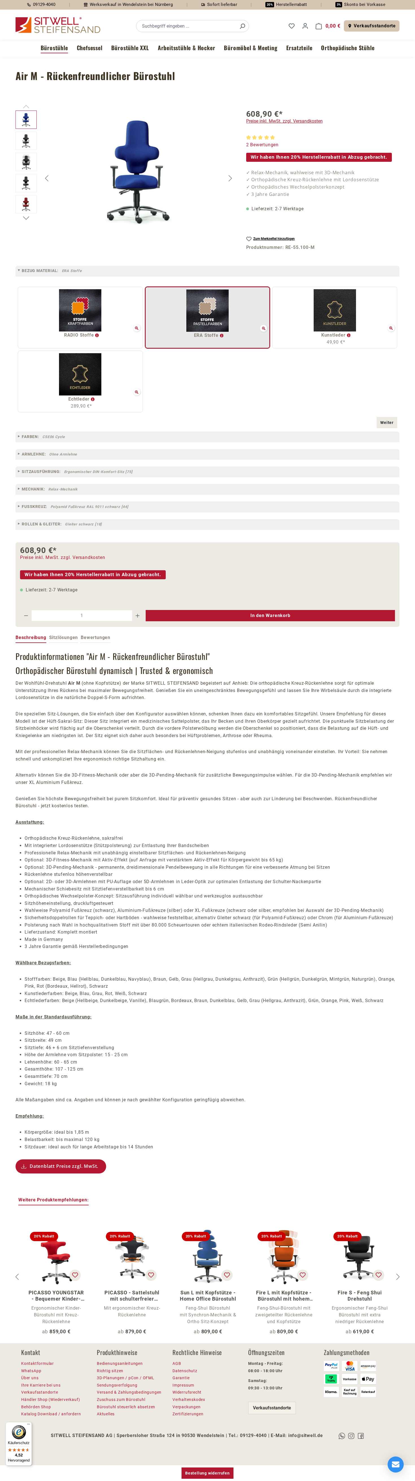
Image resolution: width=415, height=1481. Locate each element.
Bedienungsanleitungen (120, 1363)
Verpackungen (186, 1407)
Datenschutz (184, 1371)
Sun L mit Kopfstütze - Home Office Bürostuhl (208, 1296)
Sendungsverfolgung (117, 1385)
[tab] (31, 638)
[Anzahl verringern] (26, 615)
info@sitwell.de (305, 1435)
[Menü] (28, 1425)
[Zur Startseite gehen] (58, 25)
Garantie (180, 1378)
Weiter (387, 422)
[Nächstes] (230, 178)
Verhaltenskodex (188, 1399)
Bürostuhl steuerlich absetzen (126, 1407)
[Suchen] (242, 26)
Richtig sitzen (110, 1371)
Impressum (183, 1385)
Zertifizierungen (188, 1414)
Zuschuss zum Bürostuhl (121, 1399)
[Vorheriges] (46, 178)
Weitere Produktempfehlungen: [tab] (53, 1200)
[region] (125, 178)
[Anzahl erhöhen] (138, 615)
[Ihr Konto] (305, 26)
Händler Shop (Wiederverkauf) (50, 1399)
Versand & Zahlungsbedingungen (129, 1392)
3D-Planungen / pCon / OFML (125, 1378)
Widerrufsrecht (187, 1392)
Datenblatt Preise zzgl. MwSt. (64, 1166)
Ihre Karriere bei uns (41, 1385)
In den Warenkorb (270, 615)
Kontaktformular (37, 1363)
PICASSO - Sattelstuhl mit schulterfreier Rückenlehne (132, 1296)
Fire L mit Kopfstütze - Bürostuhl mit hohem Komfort (284, 1296)
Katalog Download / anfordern (51, 1414)
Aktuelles (106, 1414)
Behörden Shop (36, 1407)
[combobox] (186, 26)
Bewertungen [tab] (95, 637)
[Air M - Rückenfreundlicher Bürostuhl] (138, 171)
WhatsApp (31, 1371)
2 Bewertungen (262, 144)
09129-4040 (44, 4)
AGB (176, 1363)
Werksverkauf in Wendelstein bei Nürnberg (131, 4)
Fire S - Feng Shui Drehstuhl (360, 1296)
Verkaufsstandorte (375, 25)
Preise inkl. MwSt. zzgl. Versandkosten (284, 121)
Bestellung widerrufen (207, 1473)
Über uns (29, 1378)
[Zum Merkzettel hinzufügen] (75, 1275)
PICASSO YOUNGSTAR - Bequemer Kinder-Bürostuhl (56, 1296)
